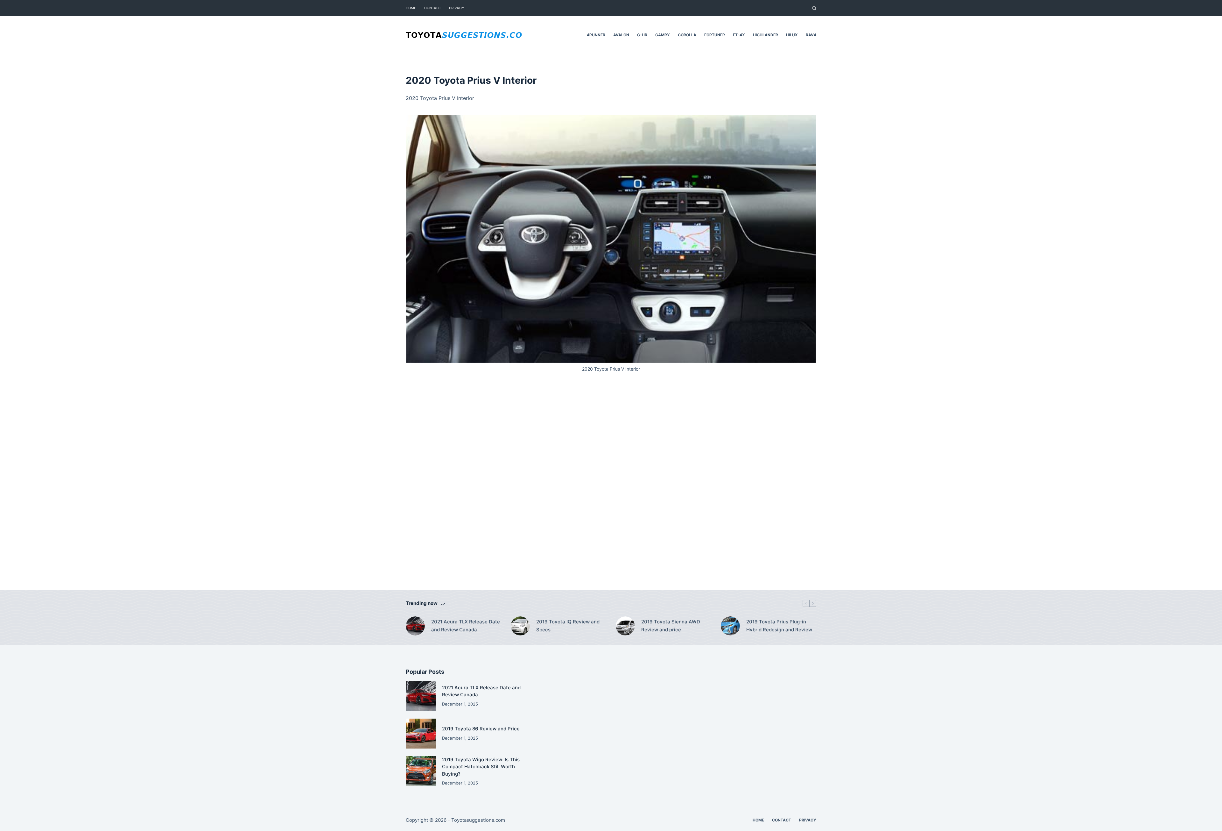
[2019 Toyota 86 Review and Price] (421, 734)
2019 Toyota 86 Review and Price (481, 729)
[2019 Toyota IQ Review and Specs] (520, 626)
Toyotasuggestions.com (478, 820)
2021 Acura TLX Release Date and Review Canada (465, 626)
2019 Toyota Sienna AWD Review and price (670, 626)
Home (411, 8)
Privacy (456, 8)
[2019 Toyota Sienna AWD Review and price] (625, 626)
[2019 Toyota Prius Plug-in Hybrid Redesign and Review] (730, 626)
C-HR (642, 34)
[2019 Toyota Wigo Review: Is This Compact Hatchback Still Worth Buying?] (421, 771)
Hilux (792, 34)
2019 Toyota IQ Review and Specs (568, 626)
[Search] (814, 8)
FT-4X (739, 34)
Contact (432, 8)
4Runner (596, 34)
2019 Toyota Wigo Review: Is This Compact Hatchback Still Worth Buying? (481, 766)
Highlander (765, 34)
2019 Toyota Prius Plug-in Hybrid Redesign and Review (779, 626)
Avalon (621, 34)
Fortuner (714, 34)
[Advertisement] (611, 489)
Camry (662, 34)
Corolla (687, 34)
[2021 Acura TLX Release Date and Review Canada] (415, 626)
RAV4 (811, 34)
